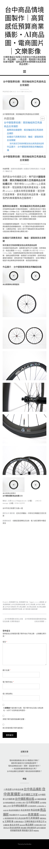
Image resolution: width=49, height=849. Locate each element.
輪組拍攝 (34, 609)
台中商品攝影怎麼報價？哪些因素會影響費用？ (24, 771)
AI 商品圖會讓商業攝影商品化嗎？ (24, 768)
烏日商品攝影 (41, 607)
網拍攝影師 (31, 828)
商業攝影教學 (10, 818)
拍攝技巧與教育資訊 (31, 169)
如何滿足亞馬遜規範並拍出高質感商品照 (27, 143)
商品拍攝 (35, 810)
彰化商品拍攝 (20, 818)
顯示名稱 (6, 670)
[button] (24, 71)
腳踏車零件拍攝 (16, 609)
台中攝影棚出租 (24, 798)
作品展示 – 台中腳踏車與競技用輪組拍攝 (25, 148)
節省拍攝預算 (15, 828)
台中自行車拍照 (10, 607)
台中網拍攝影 (33, 802)
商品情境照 (25, 810)
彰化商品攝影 (21, 607)
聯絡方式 (9, 171)
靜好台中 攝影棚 (9, 513)
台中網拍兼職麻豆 (9, 802)
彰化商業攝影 (33, 818)
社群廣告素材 (38, 825)
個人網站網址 (8, 694)
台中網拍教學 (31, 806)
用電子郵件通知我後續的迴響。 (14, 719)
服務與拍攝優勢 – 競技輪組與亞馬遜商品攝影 (25, 132)
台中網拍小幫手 (21, 802)
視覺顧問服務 (16, 830)
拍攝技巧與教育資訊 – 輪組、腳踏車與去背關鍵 (25, 138)
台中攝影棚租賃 (40, 799)
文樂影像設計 (19, 822)
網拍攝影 (24, 828)
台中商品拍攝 (17, 789)
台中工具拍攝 (30, 604)
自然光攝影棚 (41, 828)
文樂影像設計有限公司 (34, 821)
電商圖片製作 (27, 830)
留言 (5, 642)
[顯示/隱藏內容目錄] (41, 119)
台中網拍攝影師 (19, 805)
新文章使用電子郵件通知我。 (13, 728)
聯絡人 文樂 (7, 501)
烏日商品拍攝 (31, 607)
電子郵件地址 (8, 682)
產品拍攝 (22, 825)
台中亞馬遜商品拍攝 (18, 604)
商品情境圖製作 (14, 810)
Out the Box (27, 844)
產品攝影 (29, 824)
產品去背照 (14, 825)
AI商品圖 (8, 789)
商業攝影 (33, 814)
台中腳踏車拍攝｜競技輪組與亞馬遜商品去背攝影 (23, 124)
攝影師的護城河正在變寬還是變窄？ (24, 763)
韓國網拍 (36, 830)
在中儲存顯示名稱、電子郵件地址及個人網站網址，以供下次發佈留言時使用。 (23, 709)
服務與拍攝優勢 (17, 169)
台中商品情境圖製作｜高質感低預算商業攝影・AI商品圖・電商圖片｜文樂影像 (24, 31)
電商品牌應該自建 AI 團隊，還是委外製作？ (24, 766)
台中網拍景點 (40, 806)
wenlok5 (28, 92)
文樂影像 (9, 821)
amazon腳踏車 (39, 602)
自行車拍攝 (26, 609)
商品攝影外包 (14, 815)
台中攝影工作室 (29, 794)
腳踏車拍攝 (6, 609)
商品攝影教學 (23, 815)
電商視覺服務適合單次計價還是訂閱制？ (24, 760)
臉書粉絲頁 (7, 521)
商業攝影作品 (13, 602)
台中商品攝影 (33, 789)
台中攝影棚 (10, 799)
